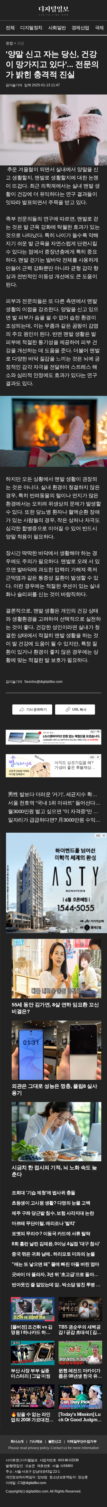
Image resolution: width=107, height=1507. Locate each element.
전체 (10, 27)
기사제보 (36, 1441)
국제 (99, 27)
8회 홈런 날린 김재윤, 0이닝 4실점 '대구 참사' (56, 1243)
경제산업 (80, 27)
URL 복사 (79, 709)
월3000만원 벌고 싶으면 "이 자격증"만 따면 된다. (54, 811)
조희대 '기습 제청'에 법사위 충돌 (43, 1192)
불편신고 (54, 1441)
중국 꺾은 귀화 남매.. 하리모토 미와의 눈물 (53, 1254)
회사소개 (17, 1441)
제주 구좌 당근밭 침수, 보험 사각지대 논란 (53, 1213)
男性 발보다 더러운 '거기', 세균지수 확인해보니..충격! (54, 794)
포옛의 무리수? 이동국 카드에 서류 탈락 (51, 1233)
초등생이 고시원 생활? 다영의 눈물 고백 (51, 1202)
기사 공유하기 (36, 709)
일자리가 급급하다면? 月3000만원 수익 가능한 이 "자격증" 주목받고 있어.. (54, 820)
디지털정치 (31, 27)
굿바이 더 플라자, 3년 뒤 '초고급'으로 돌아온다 (55, 1275)
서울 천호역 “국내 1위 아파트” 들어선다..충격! (54, 803)
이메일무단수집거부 (82, 1441)
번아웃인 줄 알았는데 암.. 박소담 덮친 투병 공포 (56, 1285)
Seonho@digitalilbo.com (43, 682)
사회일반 (57, 27)
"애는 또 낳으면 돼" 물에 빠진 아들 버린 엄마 (55, 1264)
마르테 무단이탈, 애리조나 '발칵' (43, 1223)
